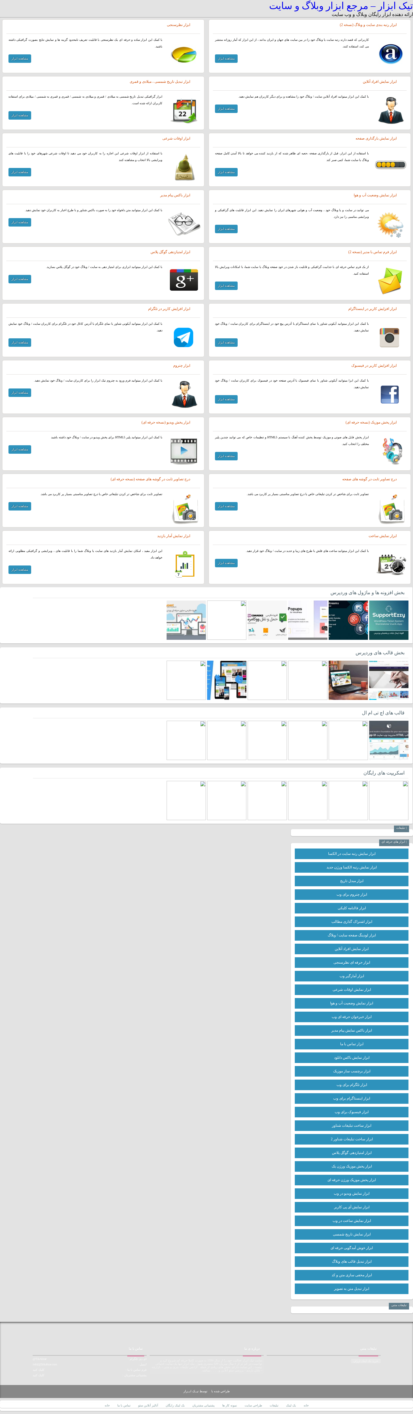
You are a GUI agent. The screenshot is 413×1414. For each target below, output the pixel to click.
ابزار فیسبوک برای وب (352, 1112)
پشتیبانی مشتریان (203, 1405)
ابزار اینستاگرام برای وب (351, 1098)
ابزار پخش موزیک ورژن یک (352, 1166)
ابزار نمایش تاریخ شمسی (352, 1234)
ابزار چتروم (181, 365)
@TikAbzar (40, 1359)
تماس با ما (124, 1405)
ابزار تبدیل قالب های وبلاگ (352, 1261)
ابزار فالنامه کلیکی (352, 908)
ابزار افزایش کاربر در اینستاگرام (372, 309)
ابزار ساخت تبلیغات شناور (351, 1125)
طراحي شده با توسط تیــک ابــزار (207, 1391)
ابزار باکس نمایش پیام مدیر (351, 1030)
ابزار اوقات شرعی (176, 138)
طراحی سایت (253, 1405)
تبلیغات (274, 1405)
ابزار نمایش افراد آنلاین (380, 81)
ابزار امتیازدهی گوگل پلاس (170, 252)
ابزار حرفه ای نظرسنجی (351, 962)
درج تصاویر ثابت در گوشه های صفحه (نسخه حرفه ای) (150, 479)
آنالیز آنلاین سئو (148, 1405)
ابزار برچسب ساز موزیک (351, 1071)
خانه (306, 1405)
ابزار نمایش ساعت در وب (352, 1221)
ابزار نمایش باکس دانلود (351, 1057)
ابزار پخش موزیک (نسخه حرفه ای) (371, 422)
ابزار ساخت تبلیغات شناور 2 (352, 1139)
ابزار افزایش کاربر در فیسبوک (374, 365)
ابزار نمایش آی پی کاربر (351, 1207)
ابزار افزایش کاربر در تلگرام (169, 309)
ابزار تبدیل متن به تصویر (351, 1289)
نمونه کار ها (229, 1405)
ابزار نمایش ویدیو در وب (351, 1193)
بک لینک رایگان (175, 1405)
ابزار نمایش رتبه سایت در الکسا (352, 854)
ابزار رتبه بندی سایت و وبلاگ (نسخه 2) (368, 25)
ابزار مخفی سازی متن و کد (352, 1275)
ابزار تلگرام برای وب (352, 1085)
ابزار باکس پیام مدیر (175, 195)
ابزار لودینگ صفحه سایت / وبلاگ (352, 935)
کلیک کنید (38, 1369)
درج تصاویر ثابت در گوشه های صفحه (369, 479)
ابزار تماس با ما (351, 1044)
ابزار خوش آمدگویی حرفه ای (351, 1248)
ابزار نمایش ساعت (383, 536)
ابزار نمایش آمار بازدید (173, 536)
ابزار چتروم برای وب (352, 894)
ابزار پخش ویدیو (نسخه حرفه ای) (165, 422)
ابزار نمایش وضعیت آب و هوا (375, 195)
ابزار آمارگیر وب (352, 976)
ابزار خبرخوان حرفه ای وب (352, 1017)
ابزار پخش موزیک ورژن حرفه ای (351, 1180)
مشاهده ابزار (226, 58)
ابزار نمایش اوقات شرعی (352, 989)
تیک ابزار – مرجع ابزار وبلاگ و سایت (341, 5)
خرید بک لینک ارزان (365, 1361)
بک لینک (291, 1405)
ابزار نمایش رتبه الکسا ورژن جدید (352, 867)
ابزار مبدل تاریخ (351, 881)
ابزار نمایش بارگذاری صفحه (376, 138)
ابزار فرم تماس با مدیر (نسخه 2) (372, 252)
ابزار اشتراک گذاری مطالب (351, 922)
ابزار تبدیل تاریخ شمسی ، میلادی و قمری (160, 81)
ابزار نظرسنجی (178, 25)
